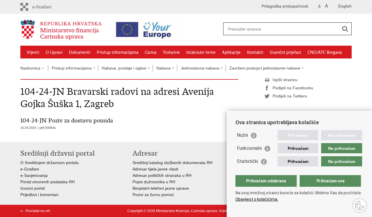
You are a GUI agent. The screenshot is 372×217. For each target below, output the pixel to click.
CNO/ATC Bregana (324, 52)
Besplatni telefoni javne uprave (161, 188)
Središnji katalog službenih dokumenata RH (172, 162)
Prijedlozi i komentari (39, 194)
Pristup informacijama (117, 52)
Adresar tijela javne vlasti (155, 169)
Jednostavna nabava (200, 68)
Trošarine (171, 52)
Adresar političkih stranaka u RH (162, 175)
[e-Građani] (45, 7)
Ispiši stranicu (285, 79)
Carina (150, 52)
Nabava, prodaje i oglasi (124, 68)
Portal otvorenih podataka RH (47, 181)
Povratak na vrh (38, 211)
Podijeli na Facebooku (293, 88)
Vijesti (33, 52)
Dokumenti (79, 52)
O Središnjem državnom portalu (49, 162)
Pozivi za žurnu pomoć (153, 194)
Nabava (163, 68)
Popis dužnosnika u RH (154, 181)
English (345, 6)
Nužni (242, 135)
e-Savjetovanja (34, 175)
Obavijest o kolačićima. (256, 199)
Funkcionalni (249, 148)
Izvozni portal (32, 188)
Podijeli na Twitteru (290, 96)
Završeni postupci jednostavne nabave (264, 68)
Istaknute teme (201, 52)
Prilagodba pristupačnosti (285, 6)
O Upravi (54, 52)
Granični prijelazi (285, 52)
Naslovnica (30, 68)
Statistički (247, 161)
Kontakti (255, 52)
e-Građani (29, 169)
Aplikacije (231, 52)
